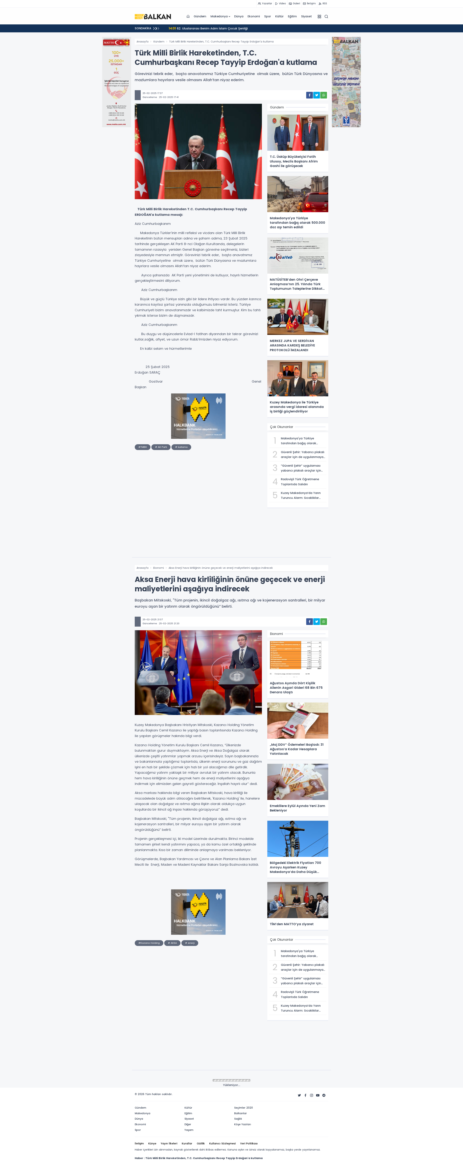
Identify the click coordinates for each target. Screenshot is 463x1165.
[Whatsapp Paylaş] (323, 95)
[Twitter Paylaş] (316, 95)
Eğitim (292, 16)
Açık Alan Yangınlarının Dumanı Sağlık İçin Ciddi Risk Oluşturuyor (220, 28)
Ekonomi (254, 16)
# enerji (190, 943)
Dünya (238, 16)
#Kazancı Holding (149, 943)
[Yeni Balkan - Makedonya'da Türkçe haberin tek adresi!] (153, 16)
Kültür (279, 16)
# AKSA (172, 943)
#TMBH (142, 447)
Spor (267, 16)
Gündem (200, 16)
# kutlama (181, 447)
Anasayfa (142, 41)
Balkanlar (158, 1080)
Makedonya (219, 16)
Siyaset (306, 16)
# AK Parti (161, 447)
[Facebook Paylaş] (309, 95)
